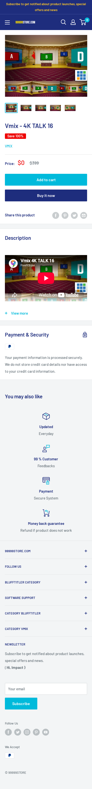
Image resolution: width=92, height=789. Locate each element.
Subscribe (21, 703)
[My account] (73, 22)
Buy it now (46, 195)
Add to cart (46, 179)
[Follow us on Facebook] (8, 732)
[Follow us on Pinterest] (36, 732)
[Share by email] (83, 215)
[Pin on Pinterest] (65, 215)
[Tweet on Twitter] (74, 215)
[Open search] (63, 22)
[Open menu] (7, 22)
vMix (8, 146)
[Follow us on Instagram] (27, 732)
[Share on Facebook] (55, 215)
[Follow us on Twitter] (17, 732)
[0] (83, 22)
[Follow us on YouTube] (45, 732)
